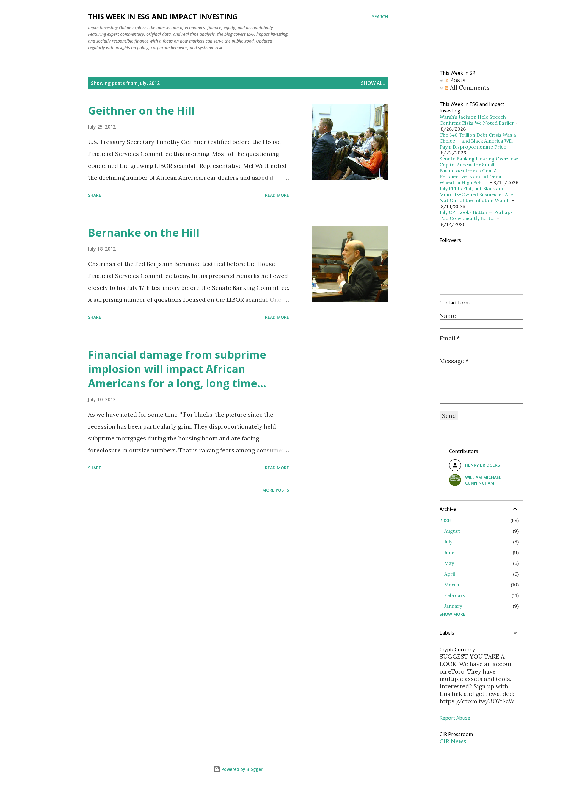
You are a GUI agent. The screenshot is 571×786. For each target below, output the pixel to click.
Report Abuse (455, 718)
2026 (445, 520)
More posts (275, 490)
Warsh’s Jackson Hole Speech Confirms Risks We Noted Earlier (477, 120)
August (452, 531)
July (448, 542)
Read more (277, 195)
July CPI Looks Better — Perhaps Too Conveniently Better (476, 215)
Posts (456, 80)
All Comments (469, 87)
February (454, 595)
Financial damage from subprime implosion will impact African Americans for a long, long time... (177, 368)
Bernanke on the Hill (143, 232)
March (451, 584)
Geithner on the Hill (141, 110)
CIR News (453, 741)
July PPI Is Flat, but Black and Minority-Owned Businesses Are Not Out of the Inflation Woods (476, 194)
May (449, 563)
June (449, 552)
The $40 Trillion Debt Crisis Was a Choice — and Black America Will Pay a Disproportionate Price (478, 141)
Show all (373, 83)
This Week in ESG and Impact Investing (163, 16)
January (453, 606)
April (449, 574)
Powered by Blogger (241, 769)
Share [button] (94, 195)
